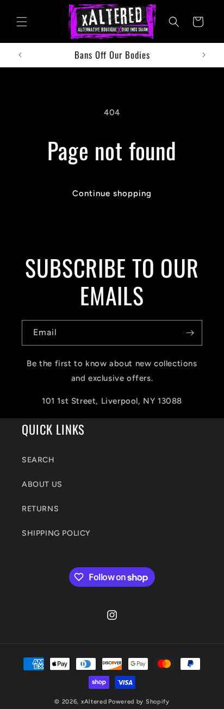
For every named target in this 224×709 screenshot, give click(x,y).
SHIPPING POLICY (56, 533)
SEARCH (38, 460)
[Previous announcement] (20, 55)
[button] (22, 22)
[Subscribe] (190, 333)
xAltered (94, 701)
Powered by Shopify (139, 701)
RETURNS (40, 508)
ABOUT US (42, 484)
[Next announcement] (204, 55)
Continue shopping (112, 193)
